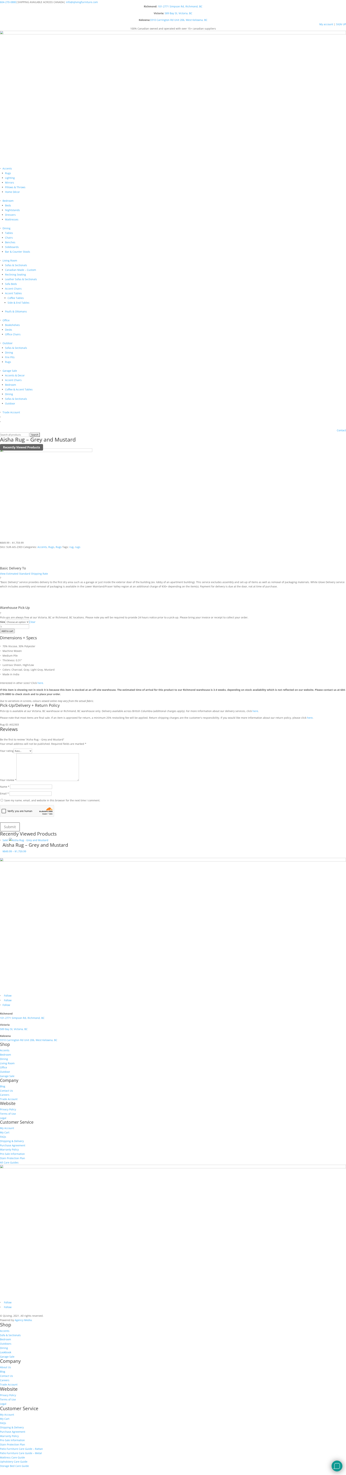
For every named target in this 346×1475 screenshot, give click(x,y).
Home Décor (12, 192)
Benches (10, 242)
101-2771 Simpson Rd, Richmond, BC (180, 6)
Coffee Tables (16, 298)
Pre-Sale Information (12, 1154)
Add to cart (7, 631)
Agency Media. (23, 1320)
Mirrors (9, 182)
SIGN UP (341, 24)
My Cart (4, 1132)
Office (6, 320)
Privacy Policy (8, 1109)
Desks (8, 329)
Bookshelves (12, 325)
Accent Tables (13, 293)
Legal (3, 1118)
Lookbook (5, 1352)
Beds (8, 205)
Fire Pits (10, 357)
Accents (7, 168)
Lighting (10, 178)
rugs (77, 547)
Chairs (9, 237)
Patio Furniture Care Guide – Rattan (21, 1449)
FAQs (3, 1136)
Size (2, 622)
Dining (6, 228)
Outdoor (8, 343)
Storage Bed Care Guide (14, 1466)
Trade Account (11, 412)
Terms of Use (8, 1113)
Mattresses (11, 219)
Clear (32, 622)
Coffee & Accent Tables (19, 389)
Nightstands (12, 210)
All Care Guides (9, 1162)
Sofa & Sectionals (10, 1335)
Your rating (7, 751)
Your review (8, 780)
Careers (4, 1094)
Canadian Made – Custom (20, 270)
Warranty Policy (9, 1149)
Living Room (10, 260)
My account (326, 24)
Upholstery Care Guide (13, 1461)
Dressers (10, 214)
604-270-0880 (8, 2)
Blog (2, 1086)
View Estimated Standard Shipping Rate (24, 573)
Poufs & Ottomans (16, 311)
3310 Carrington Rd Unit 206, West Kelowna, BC (178, 20)
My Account (7, 1128)
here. (40, 683)
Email (4, 793)
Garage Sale (10, 370)
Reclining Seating (15, 274)
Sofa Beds (11, 284)
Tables (9, 233)
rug (71, 547)
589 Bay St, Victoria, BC (178, 13)
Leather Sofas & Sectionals (21, 279)
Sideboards (12, 247)
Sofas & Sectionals (16, 265)
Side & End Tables (18, 302)
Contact (341, 430)
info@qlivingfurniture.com (82, 2)
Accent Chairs (13, 288)
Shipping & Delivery (12, 1141)
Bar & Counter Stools (17, 251)
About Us (5, 1367)
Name (4, 786)
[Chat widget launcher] (337, 1466)
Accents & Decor (15, 375)
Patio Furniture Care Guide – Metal (21, 1453)
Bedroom (8, 200)
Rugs (8, 173)
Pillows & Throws (15, 187)
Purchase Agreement (12, 1145)
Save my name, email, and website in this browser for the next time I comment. (52, 800)
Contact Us (6, 1090)
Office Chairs (13, 334)
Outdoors (5, 1343)
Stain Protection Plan (12, 1158)
